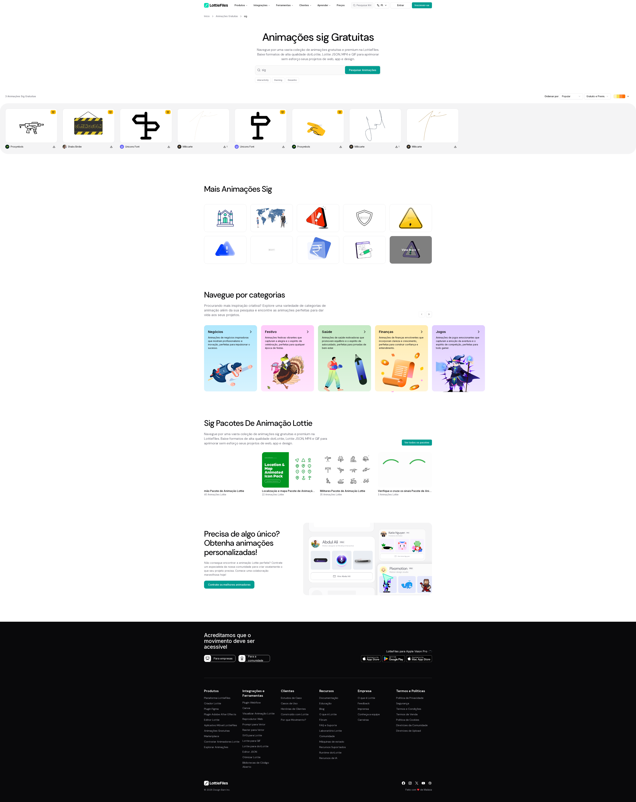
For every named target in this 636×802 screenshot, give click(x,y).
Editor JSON (249, 751)
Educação (325, 703)
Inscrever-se (422, 5)
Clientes (304, 5)
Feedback (364, 703)
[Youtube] (423, 783)
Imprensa (363, 709)
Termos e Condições (408, 709)
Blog (321, 709)
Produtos (240, 5)
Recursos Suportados (332, 747)
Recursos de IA (328, 758)
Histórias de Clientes (293, 709)
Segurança (402, 703)
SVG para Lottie (252, 735)
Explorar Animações (216, 747)
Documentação (328, 698)
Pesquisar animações (365, 5)
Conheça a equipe (369, 714)
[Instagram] (410, 783)
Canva (246, 708)
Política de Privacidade (410, 698)
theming (278, 80)
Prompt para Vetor (253, 724)
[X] (417, 783)
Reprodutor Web (252, 719)
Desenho (292, 80)
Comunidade (327, 736)
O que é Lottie (328, 714)
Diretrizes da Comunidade (412, 725)
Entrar (400, 5)
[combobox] (571, 96)
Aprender (323, 5)
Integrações (260, 5)
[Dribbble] (430, 783)
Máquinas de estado (331, 741)
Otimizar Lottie (251, 757)
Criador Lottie (212, 703)
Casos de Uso (289, 703)
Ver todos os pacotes (416, 442)
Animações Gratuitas (217, 730)
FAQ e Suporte (328, 725)
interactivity (263, 80)
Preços (341, 5)
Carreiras (363, 720)
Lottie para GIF (251, 741)
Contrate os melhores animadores (229, 584)
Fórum (323, 720)
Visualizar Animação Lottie (258, 713)
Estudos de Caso (291, 698)
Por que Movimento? (293, 720)
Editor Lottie (211, 720)
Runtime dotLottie (330, 752)
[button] (318, 70)
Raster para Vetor (253, 730)
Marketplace (211, 736)
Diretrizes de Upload (408, 730)
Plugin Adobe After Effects (220, 714)
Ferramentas (283, 5)
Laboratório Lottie (330, 730)
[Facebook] (403, 783)
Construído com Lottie (295, 714)
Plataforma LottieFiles (217, 698)
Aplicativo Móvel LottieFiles (220, 725)
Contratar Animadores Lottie (221, 741)
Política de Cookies (407, 720)
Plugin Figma (211, 709)
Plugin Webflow (251, 702)
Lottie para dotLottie (255, 746)
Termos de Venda (407, 714)
